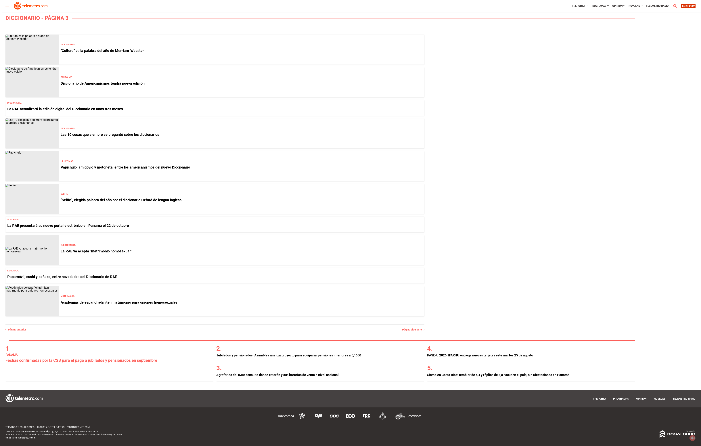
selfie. (64, 194)
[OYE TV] (318, 419)
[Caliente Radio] (383, 419)
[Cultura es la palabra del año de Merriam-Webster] (32, 50)
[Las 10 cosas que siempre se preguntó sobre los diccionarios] (32, 133)
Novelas (634, 6)
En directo (688, 6)
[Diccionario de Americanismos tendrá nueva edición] (32, 82)
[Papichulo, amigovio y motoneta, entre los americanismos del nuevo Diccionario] (32, 166)
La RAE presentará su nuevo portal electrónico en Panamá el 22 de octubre (68, 225)
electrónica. (68, 245)
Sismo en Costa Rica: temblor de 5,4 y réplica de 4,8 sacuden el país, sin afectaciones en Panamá (498, 375)
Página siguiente (413, 329)
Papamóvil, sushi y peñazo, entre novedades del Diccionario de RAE (62, 277)
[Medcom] (415, 419)
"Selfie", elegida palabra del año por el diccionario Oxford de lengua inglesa (121, 200)
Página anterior (16, 329)
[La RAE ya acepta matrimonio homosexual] (32, 250)
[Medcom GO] (286, 419)
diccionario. (68, 44)
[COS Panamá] (334, 419)
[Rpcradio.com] (367, 419)
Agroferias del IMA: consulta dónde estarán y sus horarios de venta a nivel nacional (277, 375)
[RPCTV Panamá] (302, 419)
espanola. (13, 270)
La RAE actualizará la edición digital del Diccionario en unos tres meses (65, 109)
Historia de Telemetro (51, 427)
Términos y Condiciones (20, 427)
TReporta (578, 6)
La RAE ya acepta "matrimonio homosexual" (96, 251)
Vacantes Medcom (78, 427)
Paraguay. (66, 77)
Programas (598, 6)
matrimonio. (68, 296)
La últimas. (67, 161)
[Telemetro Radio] (399, 419)
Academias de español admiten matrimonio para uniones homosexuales (119, 302)
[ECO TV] (350, 419)
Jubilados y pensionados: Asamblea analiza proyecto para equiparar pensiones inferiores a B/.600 (288, 355)
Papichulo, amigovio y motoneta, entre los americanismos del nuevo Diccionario (125, 167)
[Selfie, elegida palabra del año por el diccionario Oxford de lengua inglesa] (32, 199)
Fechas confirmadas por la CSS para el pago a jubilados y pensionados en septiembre (81, 360)
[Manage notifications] (692, 438)
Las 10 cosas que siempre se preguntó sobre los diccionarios (110, 134)
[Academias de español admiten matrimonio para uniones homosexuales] (32, 301)
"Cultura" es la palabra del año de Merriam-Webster (102, 50)
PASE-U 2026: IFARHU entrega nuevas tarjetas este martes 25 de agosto (480, 355)
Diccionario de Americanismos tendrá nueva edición (103, 83)
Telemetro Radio (657, 6)
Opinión (617, 6)
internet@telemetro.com (24, 437)
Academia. (13, 219)
